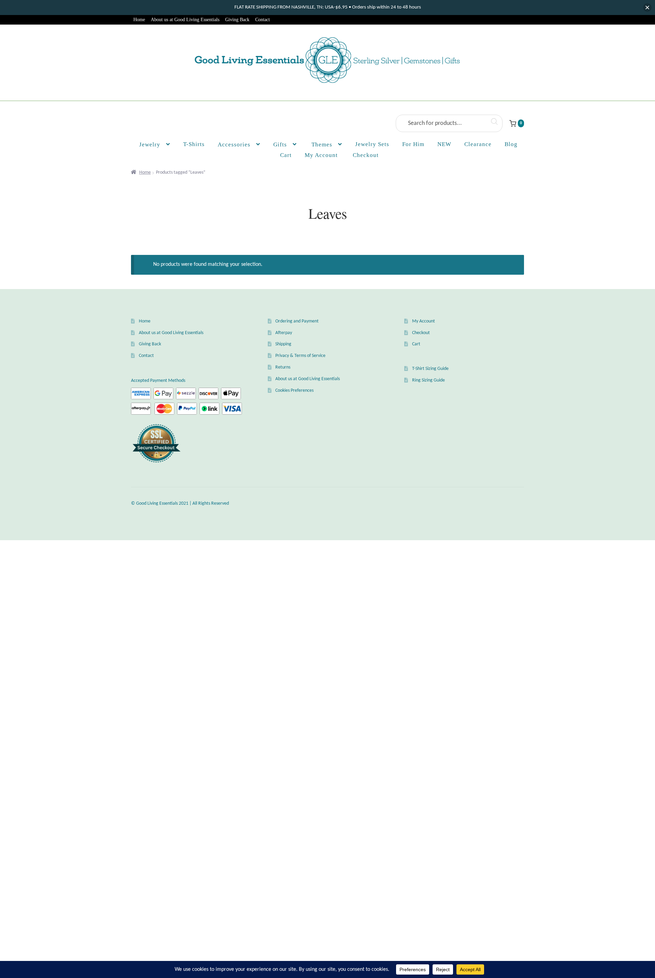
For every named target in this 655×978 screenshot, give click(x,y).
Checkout (421, 332)
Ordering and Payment (297, 321)
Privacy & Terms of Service (300, 355)
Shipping (283, 344)
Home (139, 19)
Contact (262, 19)
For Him (413, 144)
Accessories (234, 144)
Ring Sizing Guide (428, 380)
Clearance (478, 144)
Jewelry (149, 144)
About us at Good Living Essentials (185, 19)
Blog (511, 144)
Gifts (280, 144)
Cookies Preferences (294, 390)
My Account (321, 155)
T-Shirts (194, 144)
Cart (416, 344)
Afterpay (283, 332)
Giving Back (237, 19)
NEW (444, 144)
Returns (282, 367)
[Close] (647, 7)
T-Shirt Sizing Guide (430, 368)
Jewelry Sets (372, 144)
